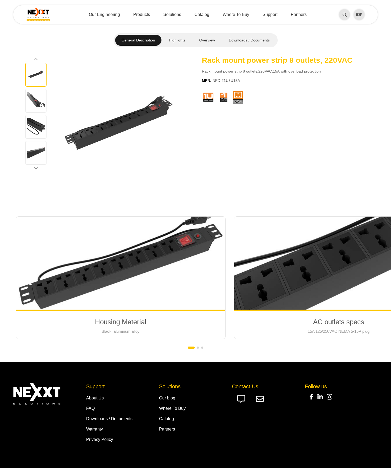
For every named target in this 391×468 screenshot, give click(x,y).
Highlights (177, 40)
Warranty (94, 429)
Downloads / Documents (249, 40)
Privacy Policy (99, 439)
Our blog (167, 398)
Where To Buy (236, 14)
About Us (95, 398)
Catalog (201, 14)
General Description (138, 40)
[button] (191, 348)
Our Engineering (104, 14)
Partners (299, 14)
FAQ (90, 408)
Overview (207, 40)
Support (270, 14)
